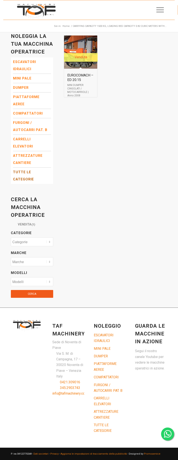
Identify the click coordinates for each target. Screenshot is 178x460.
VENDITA (26, 224)
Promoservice (152, 453)
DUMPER (21, 88)
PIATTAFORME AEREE (26, 100)
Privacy (54, 453)
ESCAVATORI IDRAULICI (24, 65)
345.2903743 (70, 388)
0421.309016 (70, 382)
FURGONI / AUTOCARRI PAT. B (30, 126)
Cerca (32, 293)
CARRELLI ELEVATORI (23, 142)
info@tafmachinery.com (70, 393)
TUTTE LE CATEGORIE (23, 175)
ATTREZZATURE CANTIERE (28, 159)
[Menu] (158, 10)
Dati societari (40, 453)
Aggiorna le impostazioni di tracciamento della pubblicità (94, 453)
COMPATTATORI (28, 113)
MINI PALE (22, 78)
